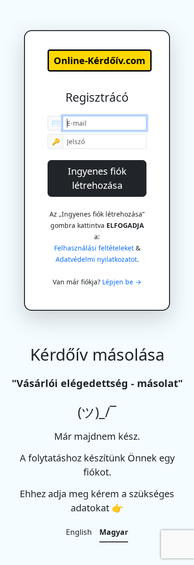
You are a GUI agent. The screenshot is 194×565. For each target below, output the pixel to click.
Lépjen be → (121, 281)
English (79, 532)
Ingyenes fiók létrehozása (97, 178)
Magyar (113, 532)
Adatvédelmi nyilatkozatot (96, 259)
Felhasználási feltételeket (94, 247)
